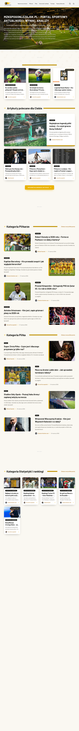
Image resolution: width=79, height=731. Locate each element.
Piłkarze (31, 3)
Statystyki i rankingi (44, 3)
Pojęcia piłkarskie (60, 3)
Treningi (52, 3)
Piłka (36, 3)
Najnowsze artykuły (22, 3)
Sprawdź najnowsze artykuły (38, 187)
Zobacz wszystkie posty (68, 226)
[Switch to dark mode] (73, 3)
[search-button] (70, 3)
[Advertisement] (39, 57)
